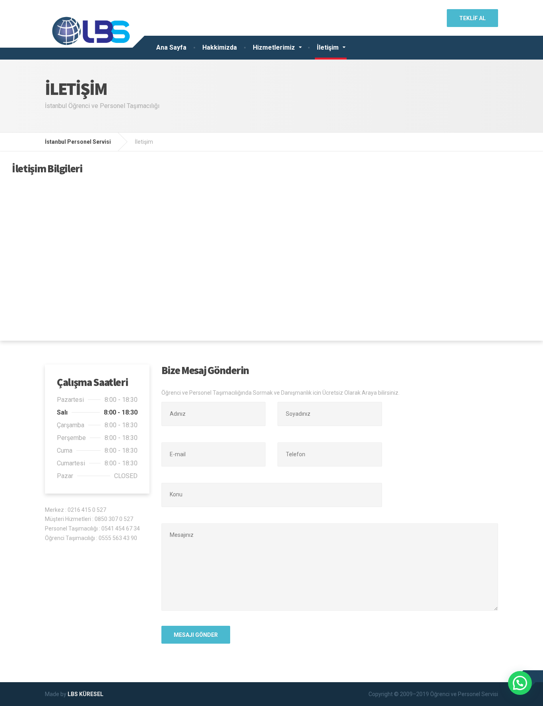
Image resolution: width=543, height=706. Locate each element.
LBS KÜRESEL (85, 694)
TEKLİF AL (472, 18)
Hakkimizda (219, 47)
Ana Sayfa (171, 47)
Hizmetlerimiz (274, 47)
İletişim (328, 47)
